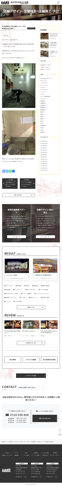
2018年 (42, 159)
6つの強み (7, 452)
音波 (41, 130)
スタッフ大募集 (31, 360)
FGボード (42, 80)
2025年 (42, 143)
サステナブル (43, 89)
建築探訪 (42, 107)
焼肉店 (27, 285)
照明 (41, 118)
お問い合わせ (45, 455)
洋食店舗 (8, 289)
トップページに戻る (31, 375)
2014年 (42, 168)
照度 (41, 116)
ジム (41, 94)
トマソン (42, 98)
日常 (41, 114)
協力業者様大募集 (49, 360)
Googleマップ (19, 476)
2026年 (42, 141)
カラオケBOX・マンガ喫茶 (12, 293)
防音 (41, 127)
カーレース (43, 85)
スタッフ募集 (26, 455)
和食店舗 (19, 285)
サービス (16, 452)
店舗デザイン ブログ (7, 455)
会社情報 (13, 360)
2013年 (42, 170)
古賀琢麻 (42, 103)
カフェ (41, 87)
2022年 (42, 150)
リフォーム (8, 301)
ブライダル (23, 297)
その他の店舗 (18, 301)
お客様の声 (35, 452)
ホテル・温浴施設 (44, 289)
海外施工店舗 (46, 297)
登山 (41, 121)
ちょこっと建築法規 (44, 96)
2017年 (42, 161)
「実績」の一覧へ (31, 307)
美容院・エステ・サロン (11, 297)
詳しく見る (15, 236)
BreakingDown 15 (45, 78)
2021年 (42, 152)
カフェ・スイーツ (18, 289)
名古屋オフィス (43, 65)
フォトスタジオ (9, 285)
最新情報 (17, 455)
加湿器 (42, 101)
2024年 (42, 145)
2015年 (42, 166)
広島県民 (42, 105)
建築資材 (42, 110)
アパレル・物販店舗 (27, 293)
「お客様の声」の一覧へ (31, 343)
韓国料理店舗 (46, 285)
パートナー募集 (35, 455)
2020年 (42, 154)
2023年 (42, 148)
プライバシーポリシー (55, 455)
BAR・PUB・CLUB (31, 289)
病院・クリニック (34, 297)
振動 (41, 112)
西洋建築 (42, 125)
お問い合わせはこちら (45, 418)
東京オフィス (43, 69)
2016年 (42, 163)
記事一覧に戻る (18, 195)
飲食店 (42, 132)
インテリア (42, 83)
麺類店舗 (36, 285)
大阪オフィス (43, 67)
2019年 (42, 157)
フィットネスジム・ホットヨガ (42, 293)
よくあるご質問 (45, 452)
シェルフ (42, 92)
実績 (26, 452)
